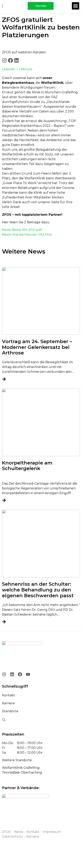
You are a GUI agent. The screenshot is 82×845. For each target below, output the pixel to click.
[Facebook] (10, 60)
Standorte (10, 711)
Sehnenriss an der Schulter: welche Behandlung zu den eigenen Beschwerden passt (38, 589)
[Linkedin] (16, 60)
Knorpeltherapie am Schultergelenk (27, 465)
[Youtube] (28, 674)
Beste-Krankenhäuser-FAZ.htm (27, 234)
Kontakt (8, 695)
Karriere (8, 703)
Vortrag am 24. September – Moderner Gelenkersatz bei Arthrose (37, 347)
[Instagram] (4, 60)
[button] (75, 6)
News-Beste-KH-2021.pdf (22, 230)
